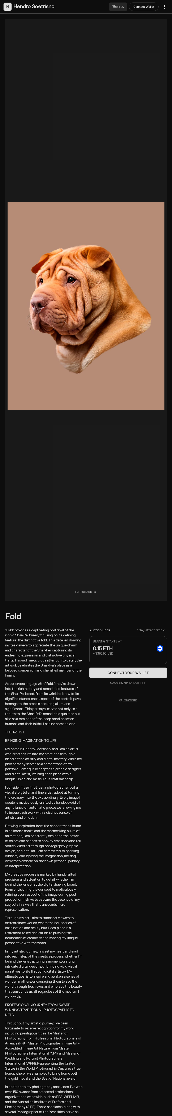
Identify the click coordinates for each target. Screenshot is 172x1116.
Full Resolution (83, 592)
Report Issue (130, 700)
